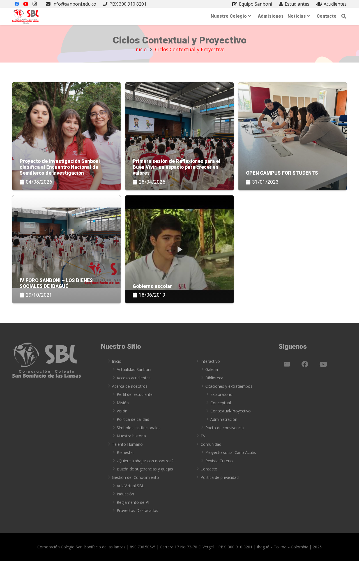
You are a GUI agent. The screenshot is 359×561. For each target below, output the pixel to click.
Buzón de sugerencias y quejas (145, 469)
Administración (223, 419)
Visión (122, 411)
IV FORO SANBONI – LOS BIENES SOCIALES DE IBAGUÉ (56, 283)
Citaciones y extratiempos (228, 386)
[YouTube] (323, 364)
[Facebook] (304, 364)
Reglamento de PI (133, 502)
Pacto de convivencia (224, 427)
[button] (344, 16)
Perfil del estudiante (135, 394)
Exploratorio (221, 394)
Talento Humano (127, 444)
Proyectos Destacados (137, 510)
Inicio (116, 361)
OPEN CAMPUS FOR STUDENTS (282, 173)
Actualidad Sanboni (134, 369)
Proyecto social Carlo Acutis (230, 452)
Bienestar (125, 452)
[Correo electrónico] (287, 364)
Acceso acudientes (134, 377)
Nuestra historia (131, 435)
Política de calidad (133, 419)
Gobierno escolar (152, 286)
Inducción (125, 494)
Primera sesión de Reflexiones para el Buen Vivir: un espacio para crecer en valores (176, 167)
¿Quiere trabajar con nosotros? (145, 460)
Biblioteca (214, 377)
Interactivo (210, 361)
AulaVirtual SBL (130, 485)
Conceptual (220, 402)
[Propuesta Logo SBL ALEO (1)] (25, 16)
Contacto (209, 469)
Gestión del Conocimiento (135, 477)
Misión (123, 402)
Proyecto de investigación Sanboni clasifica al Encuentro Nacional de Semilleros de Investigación (60, 167)
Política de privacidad (220, 477)
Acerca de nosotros (130, 386)
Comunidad (211, 444)
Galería (211, 369)
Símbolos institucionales (138, 427)
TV (203, 435)
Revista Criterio (219, 460)
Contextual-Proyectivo (230, 411)
